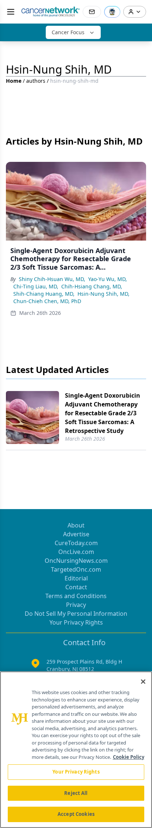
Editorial (76, 578)
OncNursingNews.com (76, 561)
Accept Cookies (76, 814)
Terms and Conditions (76, 596)
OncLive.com (76, 552)
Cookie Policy (128, 757)
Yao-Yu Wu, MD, (107, 279)
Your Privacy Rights (76, 622)
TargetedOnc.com (76, 569)
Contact (76, 587)
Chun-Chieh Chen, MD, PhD (47, 301)
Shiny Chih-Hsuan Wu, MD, (52, 279)
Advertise (76, 534)
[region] (76, 749)
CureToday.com (76, 543)
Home (13, 80)
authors (35, 80)
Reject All (75, 793)
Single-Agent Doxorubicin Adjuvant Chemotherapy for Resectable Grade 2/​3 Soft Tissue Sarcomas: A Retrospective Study (102, 413)
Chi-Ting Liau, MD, (35, 286)
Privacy (76, 605)
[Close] (143, 682)
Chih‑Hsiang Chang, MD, (91, 286)
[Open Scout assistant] (112, 12)
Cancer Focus (68, 32)
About (76, 525)
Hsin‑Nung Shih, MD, (103, 293)
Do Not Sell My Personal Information (76, 614)
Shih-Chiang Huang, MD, (44, 293)
